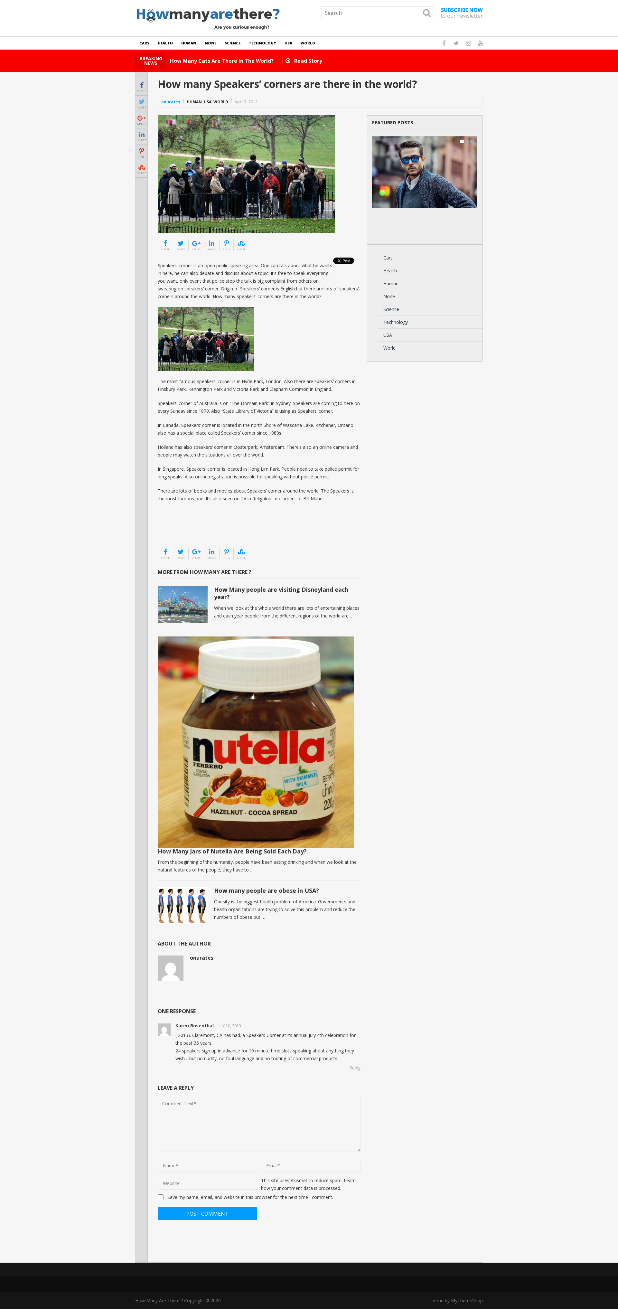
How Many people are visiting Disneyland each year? (281, 593)
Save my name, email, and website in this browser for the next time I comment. (250, 1197)
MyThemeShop (467, 1300)
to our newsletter (462, 12)
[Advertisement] (190, 531)
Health (165, 43)
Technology (262, 43)
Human (188, 43)
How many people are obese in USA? (266, 890)
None (210, 43)
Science (232, 43)
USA (288, 43)
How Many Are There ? (159, 1300)
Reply (354, 1068)
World (308, 43)
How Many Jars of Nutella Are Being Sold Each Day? (232, 851)
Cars (144, 43)
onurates (170, 102)
